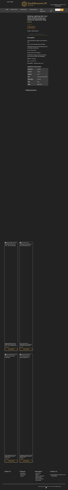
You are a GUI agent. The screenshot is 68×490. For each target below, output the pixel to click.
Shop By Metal (33, 9)
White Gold (39, 84)
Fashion (38, 71)
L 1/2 (38, 74)
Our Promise (38, 473)
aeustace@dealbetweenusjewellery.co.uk (58, 4)
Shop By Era (23, 9)
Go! (61, 9)
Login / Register (10, 1)
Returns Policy (38, 477)
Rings (38, 81)
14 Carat (39, 79)
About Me (42, 11)
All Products (22, 473)
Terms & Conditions (40, 478)
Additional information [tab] (39, 34)
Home (7, 9)
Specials (22, 476)
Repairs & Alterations (40, 476)
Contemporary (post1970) (42, 76)
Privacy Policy (38, 480)
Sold (41, 9)
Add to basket (31, 27)
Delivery (37, 474)
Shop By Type (14, 9)
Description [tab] (31, 34)
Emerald (38, 69)
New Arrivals (23, 474)
